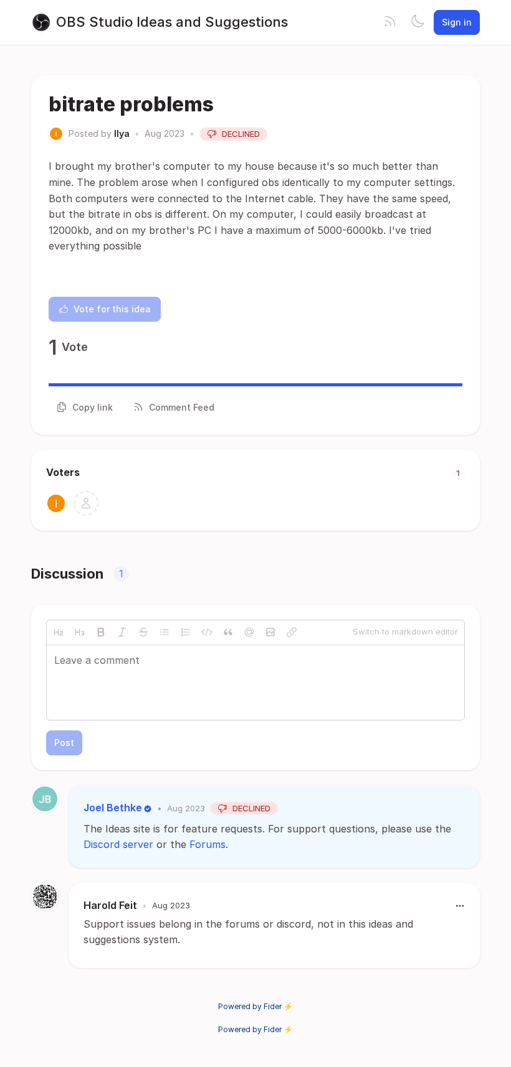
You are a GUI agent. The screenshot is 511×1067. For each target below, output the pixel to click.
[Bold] (101, 632)
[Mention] (249, 632)
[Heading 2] (58, 632)
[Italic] (122, 632)
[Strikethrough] (143, 632)
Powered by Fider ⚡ (255, 1006)
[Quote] (228, 632)
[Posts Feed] (390, 22)
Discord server (118, 844)
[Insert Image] (270, 632)
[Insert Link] (291, 632)
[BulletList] (164, 632)
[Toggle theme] (417, 22)
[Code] (207, 632)
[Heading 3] (79, 632)
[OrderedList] (185, 632)
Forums (207, 844)
